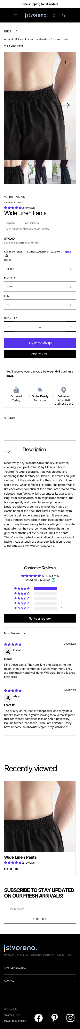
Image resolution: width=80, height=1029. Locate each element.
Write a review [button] (40, 618)
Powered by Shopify (15, 1020)
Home (7, 30)
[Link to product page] (39, 816)
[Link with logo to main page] (36, 15)
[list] (40, 106)
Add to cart (40, 353)
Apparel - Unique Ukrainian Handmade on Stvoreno (32, 39)
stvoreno (9, 1015)
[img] (13, 644)
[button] (15, 15)
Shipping (9, 242)
